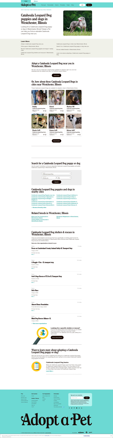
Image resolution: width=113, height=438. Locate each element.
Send (87, 397)
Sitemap (55, 395)
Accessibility (56, 402)
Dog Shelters (34, 402)
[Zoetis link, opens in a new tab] (90, 432)
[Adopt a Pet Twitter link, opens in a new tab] (72, 408)
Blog (43, 397)
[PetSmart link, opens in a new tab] (81, 432)
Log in (32, 406)
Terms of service (57, 399)
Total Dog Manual (24, 400)
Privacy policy (56, 397)
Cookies (55, 400)
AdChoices (56, 405)
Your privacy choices (58, 406)
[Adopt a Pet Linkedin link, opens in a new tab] (82, 408)
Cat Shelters (33, 403)
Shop (72, 5)
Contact (44, 399)
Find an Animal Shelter (57, 337)
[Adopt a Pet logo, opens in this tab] (56, 422)
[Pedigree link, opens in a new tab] (86, 432)
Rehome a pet (23, 397)
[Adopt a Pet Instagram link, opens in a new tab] (79, 408)
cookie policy (47, 435)
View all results (56, 140)
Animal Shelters (34, 400)
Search (56, 182)
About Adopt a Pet (46, 395)
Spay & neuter (24, 399)
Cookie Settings (48, 432)
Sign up (89, 4)
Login (82, 4)
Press (43, 400)
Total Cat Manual (24, 402)
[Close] (111, 436)
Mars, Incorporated (57, 403)
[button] (44, 111)
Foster (68, 5)
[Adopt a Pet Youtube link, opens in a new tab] (77, 408)
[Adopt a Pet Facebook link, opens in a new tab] (69, 408)
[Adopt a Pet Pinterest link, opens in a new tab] (74, 408)
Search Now (56, 75)
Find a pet (23, 395)
